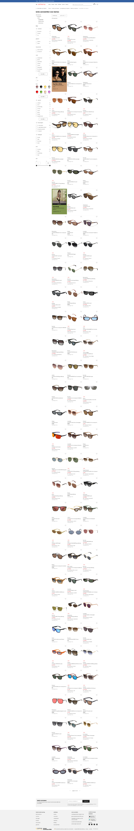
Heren (56, 4)
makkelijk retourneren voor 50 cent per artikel (77, 819)
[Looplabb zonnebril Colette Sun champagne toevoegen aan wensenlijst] (81, 406)
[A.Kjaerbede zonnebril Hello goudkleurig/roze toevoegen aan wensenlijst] (97, 22)
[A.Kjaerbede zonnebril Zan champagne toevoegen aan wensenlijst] (81, 765)
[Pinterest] (97, 824)
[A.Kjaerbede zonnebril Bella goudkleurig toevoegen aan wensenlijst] (81, 599)
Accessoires (39, 16)
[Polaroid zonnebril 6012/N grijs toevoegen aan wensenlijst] (81, 238)
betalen (37, 820)
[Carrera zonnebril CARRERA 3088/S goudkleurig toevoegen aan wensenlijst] (97, 646)
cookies (90, 828)
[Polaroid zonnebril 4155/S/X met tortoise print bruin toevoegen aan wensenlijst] (97, 406)
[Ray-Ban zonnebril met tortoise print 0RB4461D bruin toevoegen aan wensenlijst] (65, 311)
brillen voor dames (74, 8)
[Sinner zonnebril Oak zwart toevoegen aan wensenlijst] (65, 503)
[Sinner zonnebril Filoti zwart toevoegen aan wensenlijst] (81, 22)
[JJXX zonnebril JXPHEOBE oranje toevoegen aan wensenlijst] (65, 646)
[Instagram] (89, 824)
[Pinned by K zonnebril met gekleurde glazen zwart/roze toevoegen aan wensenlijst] (65, 695)
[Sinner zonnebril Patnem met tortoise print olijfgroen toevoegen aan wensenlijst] (81, 718)
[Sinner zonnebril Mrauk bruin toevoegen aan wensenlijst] (81, 311)
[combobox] (82, 4)
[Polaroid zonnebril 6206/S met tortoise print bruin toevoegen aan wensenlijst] (65, 670)
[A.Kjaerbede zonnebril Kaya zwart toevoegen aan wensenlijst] (65, 22)
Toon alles (42, 74)
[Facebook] (91, 824)
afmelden (74, 805)
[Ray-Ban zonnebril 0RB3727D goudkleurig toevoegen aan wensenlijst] (65, 166)
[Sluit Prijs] (50, 158)
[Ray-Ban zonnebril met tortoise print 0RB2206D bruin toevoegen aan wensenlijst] (81, 382)
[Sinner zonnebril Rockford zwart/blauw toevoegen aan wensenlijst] (65, 623)
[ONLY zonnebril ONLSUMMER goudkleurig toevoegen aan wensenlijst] (81, 525)
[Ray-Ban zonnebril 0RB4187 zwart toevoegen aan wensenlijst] (65, 718)
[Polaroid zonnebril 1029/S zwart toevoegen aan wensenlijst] (97, 238)
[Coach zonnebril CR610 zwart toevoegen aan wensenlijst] (97, 287)
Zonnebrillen (40, 19)
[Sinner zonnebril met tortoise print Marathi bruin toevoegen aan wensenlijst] (97, 46)
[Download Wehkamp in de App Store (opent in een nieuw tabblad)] (92, 817)
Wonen (63, 4)
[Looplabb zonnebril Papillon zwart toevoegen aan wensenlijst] (81, 574)
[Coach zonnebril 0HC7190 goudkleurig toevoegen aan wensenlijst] (65, 94)
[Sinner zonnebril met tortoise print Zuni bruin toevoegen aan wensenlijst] (81, 94)
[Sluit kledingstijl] (50, 134)
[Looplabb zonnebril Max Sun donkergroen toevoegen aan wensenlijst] (97, 503)
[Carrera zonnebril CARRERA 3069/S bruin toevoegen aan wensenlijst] (97, 765)
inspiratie (55, 820)
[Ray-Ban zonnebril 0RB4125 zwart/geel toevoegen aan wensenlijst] (81, 118)
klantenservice (38, 814)
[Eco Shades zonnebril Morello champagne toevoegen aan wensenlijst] (97, 718)
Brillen (39, 18)
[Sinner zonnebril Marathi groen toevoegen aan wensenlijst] (81, 46)
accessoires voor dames (64, 8)
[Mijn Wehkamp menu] (94, 4)
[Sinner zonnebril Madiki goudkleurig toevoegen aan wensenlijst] (65, 478)
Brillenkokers (40, 23)
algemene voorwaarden (68, 828)
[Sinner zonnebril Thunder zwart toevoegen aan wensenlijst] (97, 695)
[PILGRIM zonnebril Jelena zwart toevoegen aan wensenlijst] (65, 287)
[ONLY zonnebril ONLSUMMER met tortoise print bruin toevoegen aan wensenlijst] (97, 311)
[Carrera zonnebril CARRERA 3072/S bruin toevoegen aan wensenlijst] (97, 670)
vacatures (55, 816)
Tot (46, 161)
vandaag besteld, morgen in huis (78, 814)
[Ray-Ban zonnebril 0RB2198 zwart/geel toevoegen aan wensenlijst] (65, 143)
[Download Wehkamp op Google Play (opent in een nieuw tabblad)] (92, 820)
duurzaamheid (56, 824)
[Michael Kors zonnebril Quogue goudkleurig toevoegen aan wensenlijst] (65, 336)
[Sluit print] (50, 146)
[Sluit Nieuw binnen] (50, 47)
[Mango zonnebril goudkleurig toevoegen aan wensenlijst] (81, 287)
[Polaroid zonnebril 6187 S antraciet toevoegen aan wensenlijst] (65, 238)
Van (36, 161)
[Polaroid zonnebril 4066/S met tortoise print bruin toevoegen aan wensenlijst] (81, 695)
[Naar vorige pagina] (70, 790)
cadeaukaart (56, 818)
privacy (86, 828)
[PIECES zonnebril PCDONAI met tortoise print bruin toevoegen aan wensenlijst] (65, 46)
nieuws (55, 814)
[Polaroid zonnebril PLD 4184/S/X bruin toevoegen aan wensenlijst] (97, 94)
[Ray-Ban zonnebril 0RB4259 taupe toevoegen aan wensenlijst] (97, 360)
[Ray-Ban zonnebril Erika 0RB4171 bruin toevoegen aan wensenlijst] (81, 623)
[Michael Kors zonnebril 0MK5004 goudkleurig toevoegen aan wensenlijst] (97, 263)
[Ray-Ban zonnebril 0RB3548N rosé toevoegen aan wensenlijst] (97, 525)
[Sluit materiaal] (50, 28)
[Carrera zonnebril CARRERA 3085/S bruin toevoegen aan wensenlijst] (65, 574)
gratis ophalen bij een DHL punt (77, 816)
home (49, 8)
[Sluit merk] (50, 55)
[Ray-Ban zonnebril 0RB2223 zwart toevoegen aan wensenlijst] (81, 166)
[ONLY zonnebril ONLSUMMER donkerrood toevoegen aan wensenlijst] (65, 765)
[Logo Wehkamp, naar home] (41, 4)
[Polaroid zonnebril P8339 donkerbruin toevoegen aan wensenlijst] (65, 382)
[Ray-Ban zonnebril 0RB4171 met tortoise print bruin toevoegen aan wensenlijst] (97, 143)
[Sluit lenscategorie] (50, 122)
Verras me (86, 801)
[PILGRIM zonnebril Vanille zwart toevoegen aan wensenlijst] (97, 623)
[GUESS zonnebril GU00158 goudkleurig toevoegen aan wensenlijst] (65, 360)
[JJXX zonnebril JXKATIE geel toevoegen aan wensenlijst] (65, 525)
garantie (37, 824)
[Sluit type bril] (50, 100)
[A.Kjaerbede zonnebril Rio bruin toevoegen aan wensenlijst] (97, 190)
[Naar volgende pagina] (79, 790)
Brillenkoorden (41, 21)
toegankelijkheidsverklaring (79, 828)
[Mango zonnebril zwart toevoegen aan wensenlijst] (65, 406)
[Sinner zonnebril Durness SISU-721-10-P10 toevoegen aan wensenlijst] (97, 382)
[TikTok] (94, 824)
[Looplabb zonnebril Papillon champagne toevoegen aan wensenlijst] (97, 599)
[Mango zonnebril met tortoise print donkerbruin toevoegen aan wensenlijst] (65, 550)
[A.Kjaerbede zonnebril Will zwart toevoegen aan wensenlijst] (81, 742)
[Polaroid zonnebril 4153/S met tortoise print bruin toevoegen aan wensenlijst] (81, 68)
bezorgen (38, 818)
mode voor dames (55, 8)
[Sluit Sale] (50, 77)
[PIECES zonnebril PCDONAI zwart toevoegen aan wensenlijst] (81, 336)
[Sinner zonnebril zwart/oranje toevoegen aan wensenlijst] (65, 429)
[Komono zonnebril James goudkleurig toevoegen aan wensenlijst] (81, 263)
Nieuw (49, 4)
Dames (52, 4)
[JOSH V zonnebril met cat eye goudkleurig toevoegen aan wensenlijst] (81, 503)
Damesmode (38, 14)
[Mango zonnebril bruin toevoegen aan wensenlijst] (97, 166)
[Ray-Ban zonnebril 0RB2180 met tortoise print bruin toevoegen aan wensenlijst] (81, 360)
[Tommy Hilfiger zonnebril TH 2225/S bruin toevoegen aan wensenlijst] (97, 336)
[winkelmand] (97, 4)
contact (37, 816)
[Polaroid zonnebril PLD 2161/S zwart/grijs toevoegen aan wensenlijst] (81, 143)
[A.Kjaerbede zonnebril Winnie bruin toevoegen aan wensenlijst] (97, 68)
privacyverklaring (90, 804)
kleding (55, 822)
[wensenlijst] (96, 4)
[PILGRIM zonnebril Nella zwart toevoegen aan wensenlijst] (81, 190)
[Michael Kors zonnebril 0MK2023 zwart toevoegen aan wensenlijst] (65, 263)
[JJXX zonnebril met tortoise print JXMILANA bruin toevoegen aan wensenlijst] (81, 670)
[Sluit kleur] (50, 84)
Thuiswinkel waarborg (60, 828)
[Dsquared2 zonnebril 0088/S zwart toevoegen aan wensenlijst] (97, 478)
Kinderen (59, 4)
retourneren (38, 822)
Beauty (67, 4)
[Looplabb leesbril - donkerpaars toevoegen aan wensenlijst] (65, 742)
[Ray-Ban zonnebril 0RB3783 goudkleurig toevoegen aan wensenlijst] (65, 599)
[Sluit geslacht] (50, 38)
